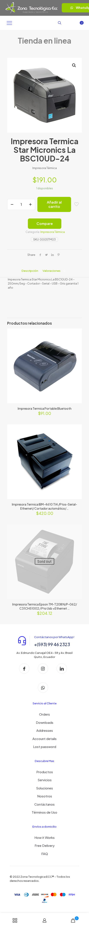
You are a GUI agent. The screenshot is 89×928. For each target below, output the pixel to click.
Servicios (45, 780)
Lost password (44, 747)
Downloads (44, 722)
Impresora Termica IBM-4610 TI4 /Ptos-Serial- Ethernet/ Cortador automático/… (44, 506)
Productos (44, 772)
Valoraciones (54, 270)
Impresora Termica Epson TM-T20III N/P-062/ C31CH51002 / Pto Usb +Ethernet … (44, 606)
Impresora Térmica (52, 232)
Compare (45, 223)
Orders (44, 714)
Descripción (30, 270)
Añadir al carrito (54, 204)
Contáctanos (44, 804)
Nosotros (44, 796)
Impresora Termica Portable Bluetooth (45, 408)
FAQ (44, 854)
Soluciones (44, 788)
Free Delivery (45, 845)
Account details (44, 739)
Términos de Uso (44, 812)
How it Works (44, 837)
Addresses (44, 730)
